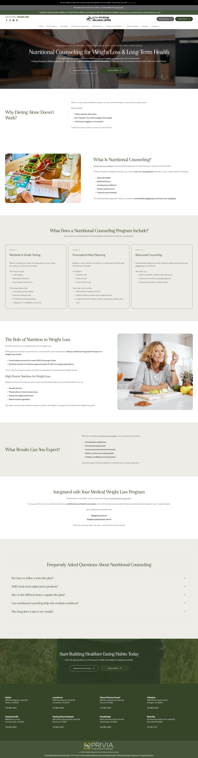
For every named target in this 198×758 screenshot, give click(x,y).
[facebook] (6, 20)
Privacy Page (131, 2)
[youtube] (13, 20)
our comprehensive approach (118, 498)
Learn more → (120, 7)
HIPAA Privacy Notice (124, 755)
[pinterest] (16, 20)
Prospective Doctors (146, 755)
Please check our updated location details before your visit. (140, 12)
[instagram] (10, 20)
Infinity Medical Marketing (89, 755)
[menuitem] (41, 26)
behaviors (140, 266)
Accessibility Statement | (53, 755)
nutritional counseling (107, 436)
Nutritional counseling (102, 166)
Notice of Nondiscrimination (107, 755)
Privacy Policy (65, 755)
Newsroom (135, 755)
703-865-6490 (11, 708)
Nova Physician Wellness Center (47, 61)
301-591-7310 (152, 727)
